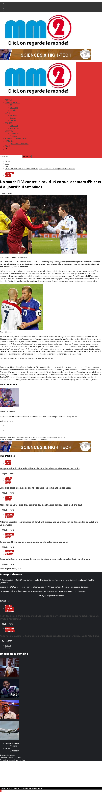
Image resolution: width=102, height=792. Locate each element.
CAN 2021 (14, 125)
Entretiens (9, 611)
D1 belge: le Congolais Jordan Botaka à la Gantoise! (24, 439)
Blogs (7, 748)
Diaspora (14, 120)
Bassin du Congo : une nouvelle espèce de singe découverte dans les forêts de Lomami (45, 559)
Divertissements (12, 743)
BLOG (7, 146)
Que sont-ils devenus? (19, 143)
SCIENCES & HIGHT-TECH (16, 138)
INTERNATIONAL (12, 102)
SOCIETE (9, 113)
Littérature (15, 133)
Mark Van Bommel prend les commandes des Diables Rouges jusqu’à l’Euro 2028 (41, 504)
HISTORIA (9, 141)
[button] (6, 149)
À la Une (8, 478)
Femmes (13, 115)
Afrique (13, 105)
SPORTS (8, 123)
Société (8, 645)
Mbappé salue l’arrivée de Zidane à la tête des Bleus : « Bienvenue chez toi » (39, 468)
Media (7, 648)
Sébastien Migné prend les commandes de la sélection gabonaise (34, 542)
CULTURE (9, 131)
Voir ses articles (6, 421)
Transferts (14, 128)
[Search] (0, 154)
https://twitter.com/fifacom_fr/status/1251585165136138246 (26, 358)
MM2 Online (37, 788)
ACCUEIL (8, 100)
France (8, 461)
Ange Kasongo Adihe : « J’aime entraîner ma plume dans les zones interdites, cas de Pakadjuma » (50, 636)
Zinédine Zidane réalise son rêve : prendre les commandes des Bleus (35, 487)
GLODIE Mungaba (7, 411)
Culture (8, 769)
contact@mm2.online (15, 760)
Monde (13, 110)
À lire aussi (9, 173)
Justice (13, 118)
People (8, 772)
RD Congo (14, 107)
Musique (13, 136)
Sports (8, 175)
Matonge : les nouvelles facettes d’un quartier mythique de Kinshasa (32, 437)
